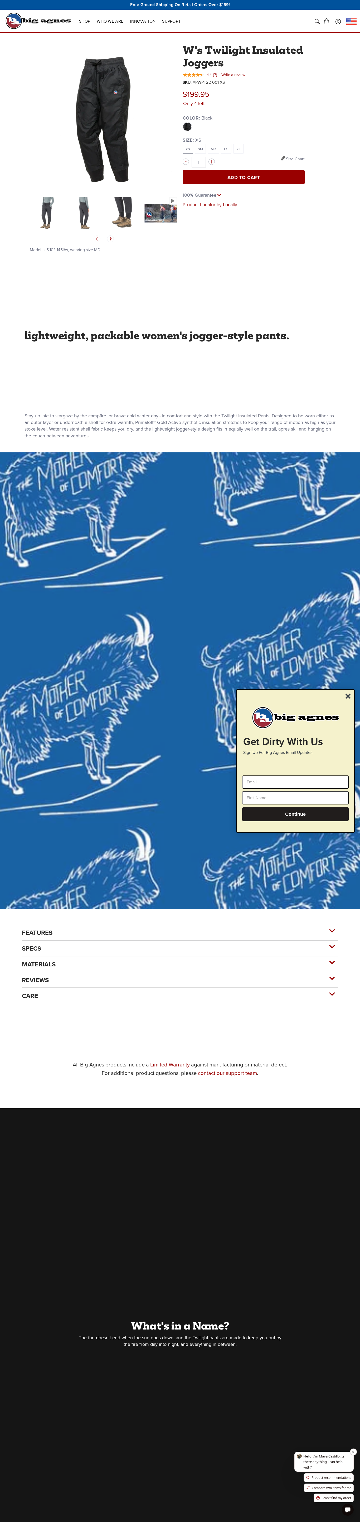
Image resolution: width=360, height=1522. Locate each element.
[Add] (211, 162)
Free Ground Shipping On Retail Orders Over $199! (180, 5)
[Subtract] (186, 162)
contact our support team (227, 1073)
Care (30, 996)
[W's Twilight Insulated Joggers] (46, 213)
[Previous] (97, 239)
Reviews (35, 980)
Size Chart (295, 159)
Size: (192, 140)
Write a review (233, 75)
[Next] (110, 239)
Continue (295, 814)
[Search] (317, 21)
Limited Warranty (170, 1065)
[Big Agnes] (38, 21)
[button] (326, 21)
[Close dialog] (348, 696)
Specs (31, 948)
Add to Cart (243, 177)
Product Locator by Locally (210, 204)
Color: (197, 118)
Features (37, 932)
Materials (39, 964)
